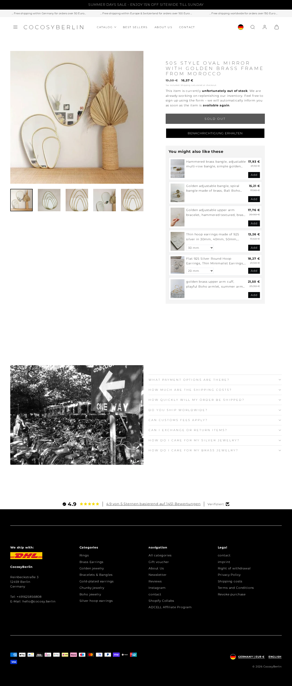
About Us (156, 568)
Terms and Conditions (236, 588)
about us (163, 27)
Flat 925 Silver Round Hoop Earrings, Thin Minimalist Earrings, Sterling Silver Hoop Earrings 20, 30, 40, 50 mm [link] (215, 261)
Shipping (185, 85)
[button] (15, 27)
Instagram (157, 588)
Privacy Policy (229, 575)
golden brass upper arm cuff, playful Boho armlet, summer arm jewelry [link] (214, 284)
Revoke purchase (232, 594)
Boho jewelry (90, 594)
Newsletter (158, 575)
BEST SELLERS (135, 27)
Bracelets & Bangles (96, 575)
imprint (224, 562)
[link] (241, 27)
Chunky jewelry (92, 588)
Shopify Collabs (161, 601)
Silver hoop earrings (96, 601)
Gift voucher (159, 562)
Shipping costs (230, 581)
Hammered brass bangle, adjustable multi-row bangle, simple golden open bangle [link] (216, 164)
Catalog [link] (105, 27)
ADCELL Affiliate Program (170, 607)
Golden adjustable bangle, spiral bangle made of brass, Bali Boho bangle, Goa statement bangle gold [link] (215, 188)
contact (155, 594)
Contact (187, 27)
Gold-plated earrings (97, 581)
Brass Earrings (92, 562)
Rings (84, 555)
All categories (160, 555)
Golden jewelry (92, 568)
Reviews (155, 581)
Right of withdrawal (234, 568)
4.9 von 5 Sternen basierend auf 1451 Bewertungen (153, 504)
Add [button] (254, 175)
